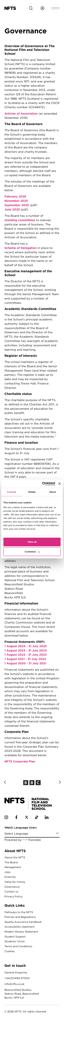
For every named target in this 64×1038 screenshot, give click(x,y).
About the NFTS (14, 857)
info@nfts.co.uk (14, 984)
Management (12, 867)
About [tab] (52, 492)
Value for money (14, 881)
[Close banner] (59, 484)
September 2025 (16, 205)
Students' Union (14, 941)
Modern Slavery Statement (21, 931)
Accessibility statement (19, 926)
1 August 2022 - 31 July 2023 (25, 654)
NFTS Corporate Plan (19, 761)
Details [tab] (32, 492)
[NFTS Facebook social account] (16, 818)
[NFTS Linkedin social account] (46, 818)
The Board (11, 862)
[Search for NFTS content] (30, 8)
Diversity (10, 876)
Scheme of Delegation (20, 247)
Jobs (7, 872)
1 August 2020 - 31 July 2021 (25, 663)
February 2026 (15, 196)
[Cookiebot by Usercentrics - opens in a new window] (42, 484)
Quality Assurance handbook (23, 921)
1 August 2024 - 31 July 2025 (25, 646)
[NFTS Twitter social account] (26, 818)
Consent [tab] (11, 492)
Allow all (32, 542)
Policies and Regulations (20, 916)
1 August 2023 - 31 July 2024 (25, 650)
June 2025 (12, 209)
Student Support (15, 936)
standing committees (19, 220)
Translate (34, 839)
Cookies (9, 951)
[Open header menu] (55, 8)
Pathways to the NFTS (18, 912)
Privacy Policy (13, 896)
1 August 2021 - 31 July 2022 (25, 658)
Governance (12, 886)
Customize (30, 551)
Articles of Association (21, 113)
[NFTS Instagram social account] (6, 818)
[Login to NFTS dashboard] (42, 8)
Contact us (11, 891)
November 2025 (16, 200)
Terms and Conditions (18, 946)
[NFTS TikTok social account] (36, 818)
